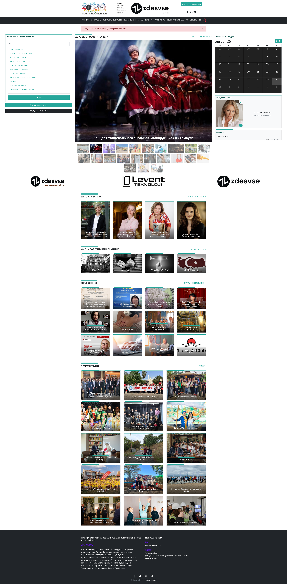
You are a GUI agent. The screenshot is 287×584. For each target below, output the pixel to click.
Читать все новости (201, 37)
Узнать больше (198, 249)
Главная (85, 19)
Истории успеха (175, 20)
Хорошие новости (112, 20)
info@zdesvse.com (153, 545)
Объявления (147, 20)
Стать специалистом (38, 105)
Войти (190, 12)
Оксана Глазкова (262, 112)
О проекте (96, 20)
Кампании (160, 20)
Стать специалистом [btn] (191, 4)
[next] (280, 41)
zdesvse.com (151, 580)
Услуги (267, 139)
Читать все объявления (194, 283)
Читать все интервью (195, 197)
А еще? (202, 366)
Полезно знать (131, 20)
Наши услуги (222, 136)
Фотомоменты (193, 20)
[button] (85, 91)
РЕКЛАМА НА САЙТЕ (39, 111)
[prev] (276, 41)
